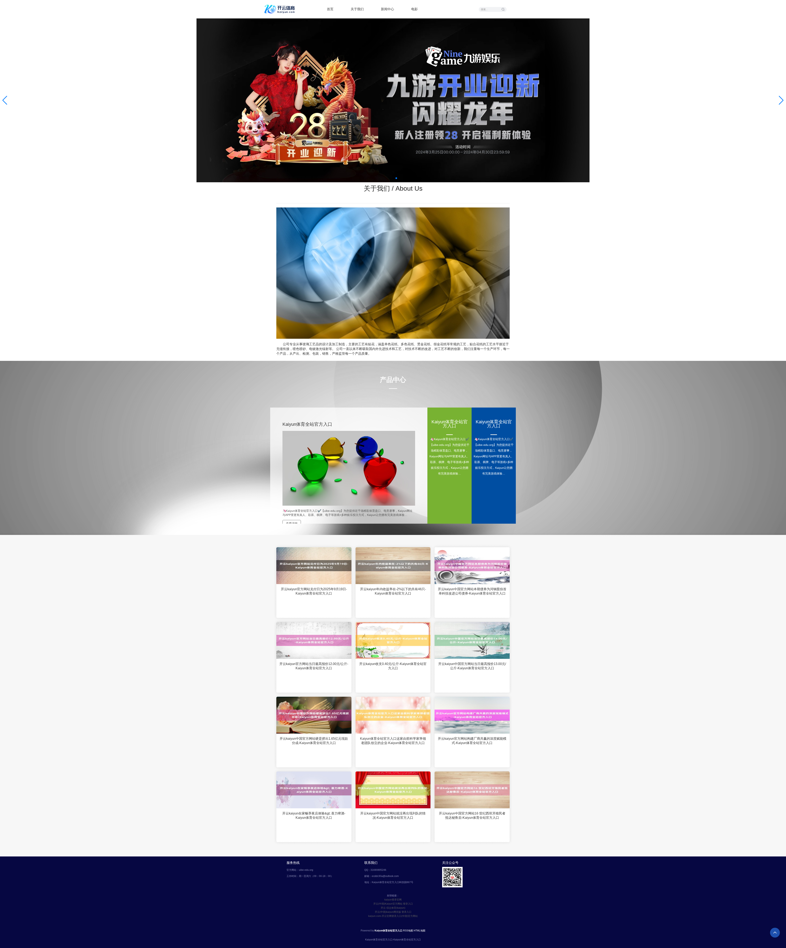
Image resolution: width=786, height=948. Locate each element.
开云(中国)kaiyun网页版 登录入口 (393, 912)
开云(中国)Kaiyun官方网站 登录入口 (393, 903)
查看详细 (291, 523)
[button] (781, 100)
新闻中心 (387, 9)
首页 (330, 9)
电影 (414, 9)
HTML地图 (419, 930)
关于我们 (357, 9)
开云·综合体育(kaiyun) (393, 907)
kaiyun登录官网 (393, 899)
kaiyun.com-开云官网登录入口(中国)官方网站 (393, 916)
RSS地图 (408, 930)
